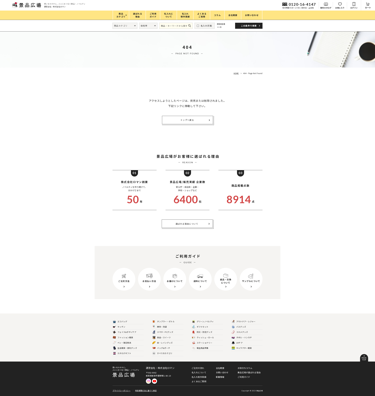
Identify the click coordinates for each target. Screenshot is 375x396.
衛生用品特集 (202, 348)
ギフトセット (202, 326)
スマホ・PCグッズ (165, 332)
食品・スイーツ (164, 337)
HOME (236, 73)
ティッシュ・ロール (205, 337)
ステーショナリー (204, 342)
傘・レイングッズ (165, 342)
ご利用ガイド (244, 376)
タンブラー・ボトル (166, 321)
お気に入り (340, 7)
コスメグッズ (242, 332)
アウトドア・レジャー (246, 321)
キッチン (121, 326)
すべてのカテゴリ (162, 353)
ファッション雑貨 (125, 337)
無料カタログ (325, 7)
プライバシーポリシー (121, 390)
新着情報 (220, 376)
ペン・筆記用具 (124, 342)
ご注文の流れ (198, 368)
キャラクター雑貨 (244, 348)
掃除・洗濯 (162, 326)
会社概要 (220, 368)
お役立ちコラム (245, 368)
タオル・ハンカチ (244, 337)
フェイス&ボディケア (126, 332)
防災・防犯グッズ (204, 332)
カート (368, 7)
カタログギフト (124, 353)
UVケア (239, 342)
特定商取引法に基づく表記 (146, 390)
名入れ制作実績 (199, 376)
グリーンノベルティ (205, 321)
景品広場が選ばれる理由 (249, 372)
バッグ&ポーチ (163, 348)
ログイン (354, 7)
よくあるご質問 (199, 381)
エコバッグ (122, 321)
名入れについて (199, 372)
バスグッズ (241, 326)
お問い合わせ (222, 372)
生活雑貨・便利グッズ (127, 348)
